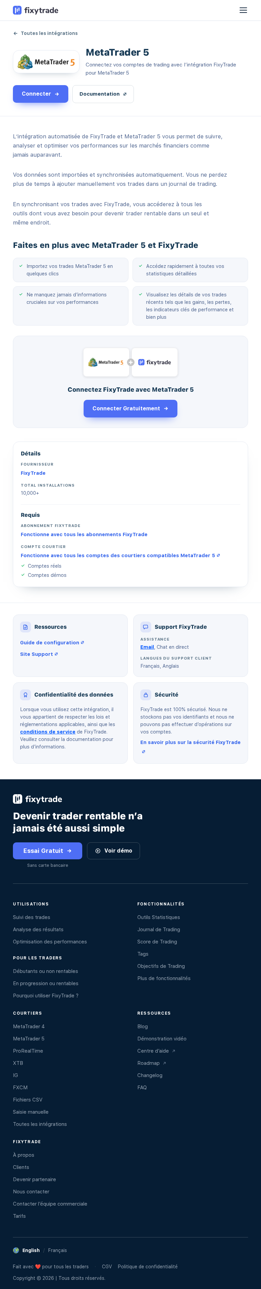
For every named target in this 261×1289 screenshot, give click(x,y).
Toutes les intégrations (49, 33)
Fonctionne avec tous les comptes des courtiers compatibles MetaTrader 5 (118, 555)
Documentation (100, 94)
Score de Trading (157, 942)
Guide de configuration (49, 642)
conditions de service (47, 732)
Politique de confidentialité (148, 1266)
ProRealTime (28, 1051)
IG (15, 1075)
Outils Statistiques (158, 917)
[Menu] (243, 10)
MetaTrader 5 (29, 1039)
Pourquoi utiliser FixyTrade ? (46, 996)
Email (147, 647)
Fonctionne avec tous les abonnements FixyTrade (84, 534)
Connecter (36, 94)
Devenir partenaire (34, 1179)
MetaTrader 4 (29, 1026)
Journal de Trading (158, 929)
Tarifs (19, 1216)
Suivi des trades (31, 917)
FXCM (20, 1088)
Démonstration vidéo (162, 1039)
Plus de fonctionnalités (164, 978)
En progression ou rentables (46, 983)
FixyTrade (33, 473)
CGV (107, 1266)
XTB (18, 1063)
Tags (143, 954)
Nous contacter (31, 1192)
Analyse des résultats (38, 929)
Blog (142, 1026)
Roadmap (148, 1063)
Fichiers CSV (27, 1100)
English (31, 1250)
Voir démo (118, 850)
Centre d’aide (153, 1051)
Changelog (149, 1075)
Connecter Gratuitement (126, 408)
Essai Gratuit (43, 850)
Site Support (36, 654)
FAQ (142, 1088)
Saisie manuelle (31, 1112)
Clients (21, 1167)
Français (57, 1250)
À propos (23, 1155)
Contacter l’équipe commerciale (50, 1204)
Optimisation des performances (50, 942)
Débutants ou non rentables (45, 971)
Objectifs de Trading (161, 966)
